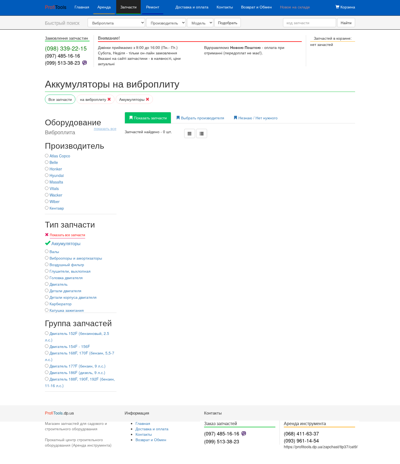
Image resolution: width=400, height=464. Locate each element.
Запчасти (128, 7)
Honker (55, 169)
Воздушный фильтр (66, 264)
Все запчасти (60, 99)
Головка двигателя (65, 277)
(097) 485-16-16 (62, 55)
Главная (82, 7)
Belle (53, 162)
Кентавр (56, 208)
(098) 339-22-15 (66, 48)
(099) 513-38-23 (62, 62)
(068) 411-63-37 (301, 433)
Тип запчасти (70, 224)
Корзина (347, 7)
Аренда (104, 7)
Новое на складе (295, 7)
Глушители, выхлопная (69, 271)
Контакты (225, 7)
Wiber (54, 201)
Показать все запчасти (67, 234)
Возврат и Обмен (256, 7)
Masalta (55, 182)
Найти (346, 22)
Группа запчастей (78, 322)
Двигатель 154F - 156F (69, 346)
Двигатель (57, 284)
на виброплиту (93, 99)
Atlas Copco (59, 155)
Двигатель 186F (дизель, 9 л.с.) (76, 372)
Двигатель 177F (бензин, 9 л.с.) (77, 366)
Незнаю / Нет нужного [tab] (257, 117)
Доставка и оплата (192, 7)
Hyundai (56, 175)
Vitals (53, 188)
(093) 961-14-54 (301, 440)
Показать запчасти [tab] (150, 117)
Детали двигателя (64, 290)
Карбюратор (60, 303)
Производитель (74, 145)
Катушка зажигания (66, 310)
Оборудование (80, 126)
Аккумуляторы (132, 99)
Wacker (55, 195)
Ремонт (152, 7)
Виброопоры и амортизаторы (75, 258)
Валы (53, 251)
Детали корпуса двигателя (72, 297)
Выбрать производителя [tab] (202, 117)
